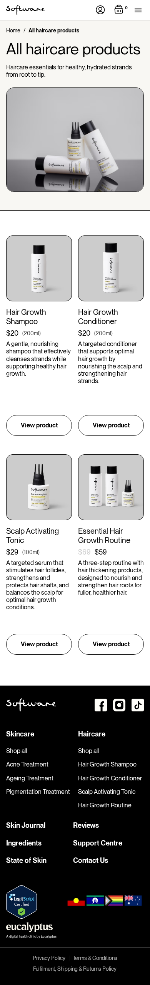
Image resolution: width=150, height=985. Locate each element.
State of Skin (26, 860)
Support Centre (97, 843)
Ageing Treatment (29, 778)
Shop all (16, 751)
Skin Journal (25, 825)
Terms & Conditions (95, 958)
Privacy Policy (49, 958)
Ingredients (24, 843)
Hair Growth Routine (105, 805)
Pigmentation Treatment (38, 791)
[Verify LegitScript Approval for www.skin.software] (21, 902)
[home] (25, 10)
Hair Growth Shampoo (107, 764)
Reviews (86, 825)
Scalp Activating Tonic (106, 791)
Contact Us (90, 860)
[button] (121, 10)
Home (13, 30)
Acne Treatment (27, 764)
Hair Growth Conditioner (110, 778)
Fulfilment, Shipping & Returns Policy (75, 969)
